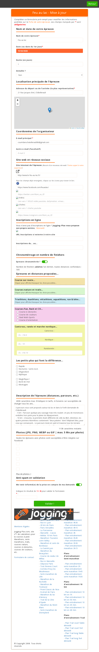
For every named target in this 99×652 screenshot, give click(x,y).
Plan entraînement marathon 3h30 (73, 541)
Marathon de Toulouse (45, 585)
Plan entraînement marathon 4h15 (73, 526)
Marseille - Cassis (48, 533)
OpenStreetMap (80, 128)
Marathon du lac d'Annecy (47, 595)
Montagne (23, 384)
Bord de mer (24, 382)
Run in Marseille (47, 561)
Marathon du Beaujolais (45, 552)
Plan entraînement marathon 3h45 (73, 536)
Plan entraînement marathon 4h (73, 531)
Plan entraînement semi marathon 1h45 (73, 570)
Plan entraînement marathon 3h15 (73, 547)
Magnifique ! (24, 379)
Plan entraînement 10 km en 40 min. (74, 608)
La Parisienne (46, 530)
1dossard (40, 228)
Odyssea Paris (46, 563)
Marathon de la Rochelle (46, 580)
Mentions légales (22, 526)
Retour (92, 3)
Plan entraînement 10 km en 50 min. (74, 598)
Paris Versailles (47, 527)
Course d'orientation (28, 320)
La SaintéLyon (46, 548)
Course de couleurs (28, 314)
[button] (49, 110)
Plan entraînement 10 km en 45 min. (74, 603)
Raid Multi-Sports (27, 317)
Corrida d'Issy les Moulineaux (47, 570)
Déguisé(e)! (24, 371)
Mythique (23, 374)
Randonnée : (49, 348)
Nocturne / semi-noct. (29, 369)
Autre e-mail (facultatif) (28, 149)
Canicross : (49, 330)
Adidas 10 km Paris (48, 535)
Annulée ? (21, 71)
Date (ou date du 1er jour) (29, 46)
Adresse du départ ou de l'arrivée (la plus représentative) (45, 88)
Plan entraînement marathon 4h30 (73, 521)
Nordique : (49, 339)
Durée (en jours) (24, 60)
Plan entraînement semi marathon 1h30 (73, 575)
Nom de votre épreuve (28, 36)
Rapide (22, 366)
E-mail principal (24, 138)
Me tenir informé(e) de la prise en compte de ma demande (45, 484)
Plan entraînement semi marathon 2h (73, 565)
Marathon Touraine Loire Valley (48, 539)
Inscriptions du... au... (27, 243)
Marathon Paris (47, 517)
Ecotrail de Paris (47, 592)
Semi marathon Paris (49, 520)
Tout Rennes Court (48, 566)
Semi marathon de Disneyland (48, 611)
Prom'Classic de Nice (49, 589)
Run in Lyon (45, 522)
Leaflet (72, 128)
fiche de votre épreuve (39, 22)
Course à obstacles (28, 312)
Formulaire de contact (24, 557)
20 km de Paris (47, 525)
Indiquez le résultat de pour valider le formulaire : (40, 492)
